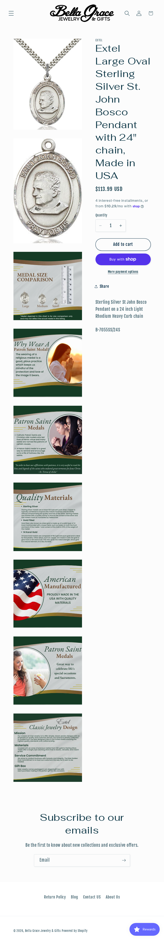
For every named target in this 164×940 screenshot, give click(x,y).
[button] (11, 13)
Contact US (92, 897)
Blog (74, 897)
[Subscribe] (124, 860)
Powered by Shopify (75, 931)
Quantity (101, 215)
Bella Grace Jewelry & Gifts (43, 931)
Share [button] (104, 286)
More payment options (123, 272)
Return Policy (55, 897)
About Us (113, 897)
